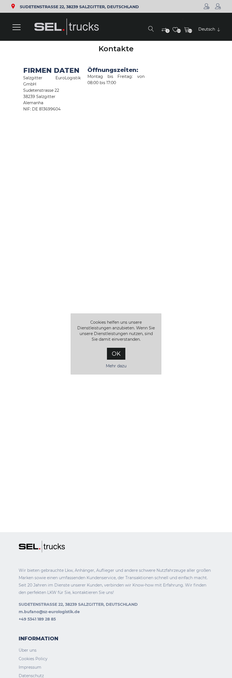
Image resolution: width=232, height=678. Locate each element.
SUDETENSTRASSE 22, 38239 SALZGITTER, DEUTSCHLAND (79, 7)
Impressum (30, 667)
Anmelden (218, 6)
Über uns (27, 650)
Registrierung (206, 6)
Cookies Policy (33, 658)
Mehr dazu (116, 365)
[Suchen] (151, 29)
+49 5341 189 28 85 (37, 619)
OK (116, 353)
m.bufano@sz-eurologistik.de (49, 611)
